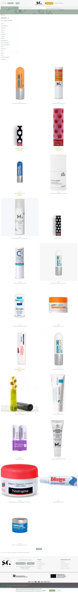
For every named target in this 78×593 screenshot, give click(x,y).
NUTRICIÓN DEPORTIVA (5, 44)
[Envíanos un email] (5, 3)
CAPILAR (2, 23)
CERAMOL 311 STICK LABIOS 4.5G (20, 283)
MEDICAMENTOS (4, 40)
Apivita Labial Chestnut (58, 238)
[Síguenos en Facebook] (2, 3)
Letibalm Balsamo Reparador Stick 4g (19, 326)
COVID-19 (3, 30)
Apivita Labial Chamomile (19, 414)
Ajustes (59, 590)
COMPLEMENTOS (4, 25)
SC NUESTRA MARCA (5, 57)
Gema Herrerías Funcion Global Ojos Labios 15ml (58, 193)
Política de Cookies (18, 583)
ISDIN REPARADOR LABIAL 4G (19, 193)
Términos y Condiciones (27, 583)
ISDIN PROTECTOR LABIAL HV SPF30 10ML (58, 283)
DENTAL (2, 32)
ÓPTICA (2, 46)
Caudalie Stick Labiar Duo (19, 459)
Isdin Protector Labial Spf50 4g (58, 369)
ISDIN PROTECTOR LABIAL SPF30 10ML (20, 103)
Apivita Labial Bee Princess (58, 148)
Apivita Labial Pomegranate (19, 148)
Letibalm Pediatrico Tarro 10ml (58, 326)
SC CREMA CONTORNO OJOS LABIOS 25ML (20, 238)
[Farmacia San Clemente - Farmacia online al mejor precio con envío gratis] (39, 3)
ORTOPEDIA (3, 48)
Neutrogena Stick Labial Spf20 (19, 369)
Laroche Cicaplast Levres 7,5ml (58, 414)
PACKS (2, 50)
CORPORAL (3, 27)
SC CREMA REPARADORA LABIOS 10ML (58, 459)
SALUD (2, 55)
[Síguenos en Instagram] (4, 3)
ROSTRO (2, 53)
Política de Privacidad (10, 583)
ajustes (44, 590)
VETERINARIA (3, 59)
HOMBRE (2, 36)
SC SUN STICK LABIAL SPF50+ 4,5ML (58, 103)
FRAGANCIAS (3, 34)
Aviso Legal (3, 583)
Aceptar (52, 590)
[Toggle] (17, 53)
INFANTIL (2, 38)
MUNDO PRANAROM (5, 42)
